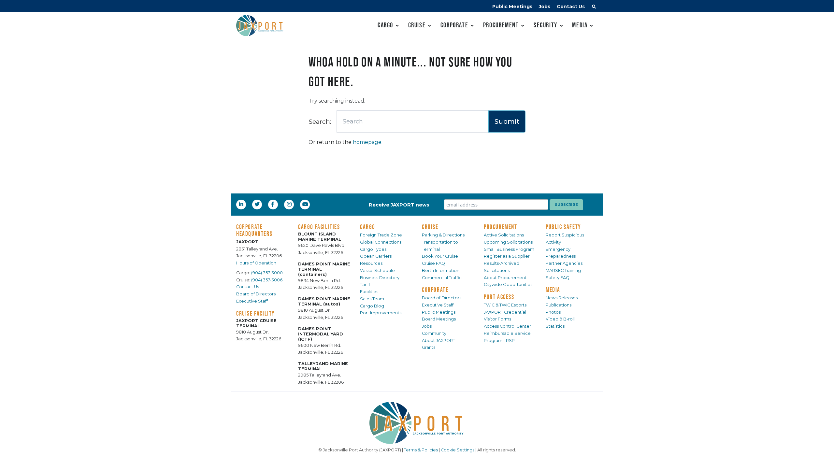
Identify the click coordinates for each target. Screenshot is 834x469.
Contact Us (571, 6)
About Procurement (505, 277)
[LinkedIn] (242, 204)
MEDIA (553, 289)
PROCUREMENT (500, 226)
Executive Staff (252, 301)
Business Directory (379, 277)
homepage (367, 142)
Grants (428, 347)
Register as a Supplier (507, 256)
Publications (558, 305)
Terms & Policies (421, 450)
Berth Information (440, 270)
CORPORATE (435, 289)
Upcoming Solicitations (508, 242)
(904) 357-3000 (267, 272)
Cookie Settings (457, 450)
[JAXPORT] (417, 423)
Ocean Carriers (376, 256)
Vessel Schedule (377, 270)
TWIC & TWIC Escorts (505, 305)
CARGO (367, 226)
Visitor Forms (497, 319)
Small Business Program (509, 249)
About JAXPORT (438, 340)
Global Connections (380, 242)
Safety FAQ (557, 277)
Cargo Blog (372, 306)
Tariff (365, 284)
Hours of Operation (256, 263)
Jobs (544, 6)
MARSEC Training (563, 270)
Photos (553, 312)
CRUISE (430, 226)
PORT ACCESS (499, 296)
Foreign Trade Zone (381, 235)
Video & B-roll (560, 319)
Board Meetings (439, 319)
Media (579, 25)
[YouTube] (305, 204)
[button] (594, 7)
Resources (371, 263)
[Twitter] (257, 204)
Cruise (417, 25)
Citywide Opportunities (508, 284)
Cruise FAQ (433, 263)
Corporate (454, 25)
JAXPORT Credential (505, 312)
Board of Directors (256, 293)
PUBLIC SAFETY (563, 226)
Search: (320, 121)
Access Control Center (507, 326)
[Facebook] (272, 204)
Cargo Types (373, 249)
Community (434, 333)
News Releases (562, 297)
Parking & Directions (443, 235)
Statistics (555, 326)
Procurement (501, 25)
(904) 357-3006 (266, 279)
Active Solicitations (504, 235)
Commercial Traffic (442, 277)
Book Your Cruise (440, 256)
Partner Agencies (564, 263)
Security (545, 25)
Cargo (385, 25)
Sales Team (372, 298)
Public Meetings (512, 6)
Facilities (369, 291)
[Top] (822, 457)
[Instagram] (290, 204)
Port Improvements (380, 312)
